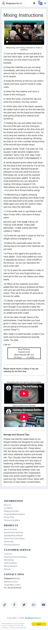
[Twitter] (24, 604)
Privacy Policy (9, 517)
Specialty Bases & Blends (13, 535)
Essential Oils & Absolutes (13, 532)
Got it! (39, 624)
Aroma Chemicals (10, 529)
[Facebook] (14, 604)
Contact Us (8, 554)
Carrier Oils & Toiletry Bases (14, 538)
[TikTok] (4, 604)
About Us (7, 505)
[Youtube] (43, 604)
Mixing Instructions (10, 566)
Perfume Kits (8, 541)
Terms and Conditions (12, 520)
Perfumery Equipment (12, 544)
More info (23, 628)
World (14, 3)
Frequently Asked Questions (14, 514)
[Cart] (34, 3)
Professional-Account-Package (15, 557)
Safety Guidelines (10, 563)
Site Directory (9, 560)
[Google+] (33, 604)
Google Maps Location (12, 584)
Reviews (7, 569)
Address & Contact (10, 581)
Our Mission (8, 508)
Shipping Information (11, 511)
